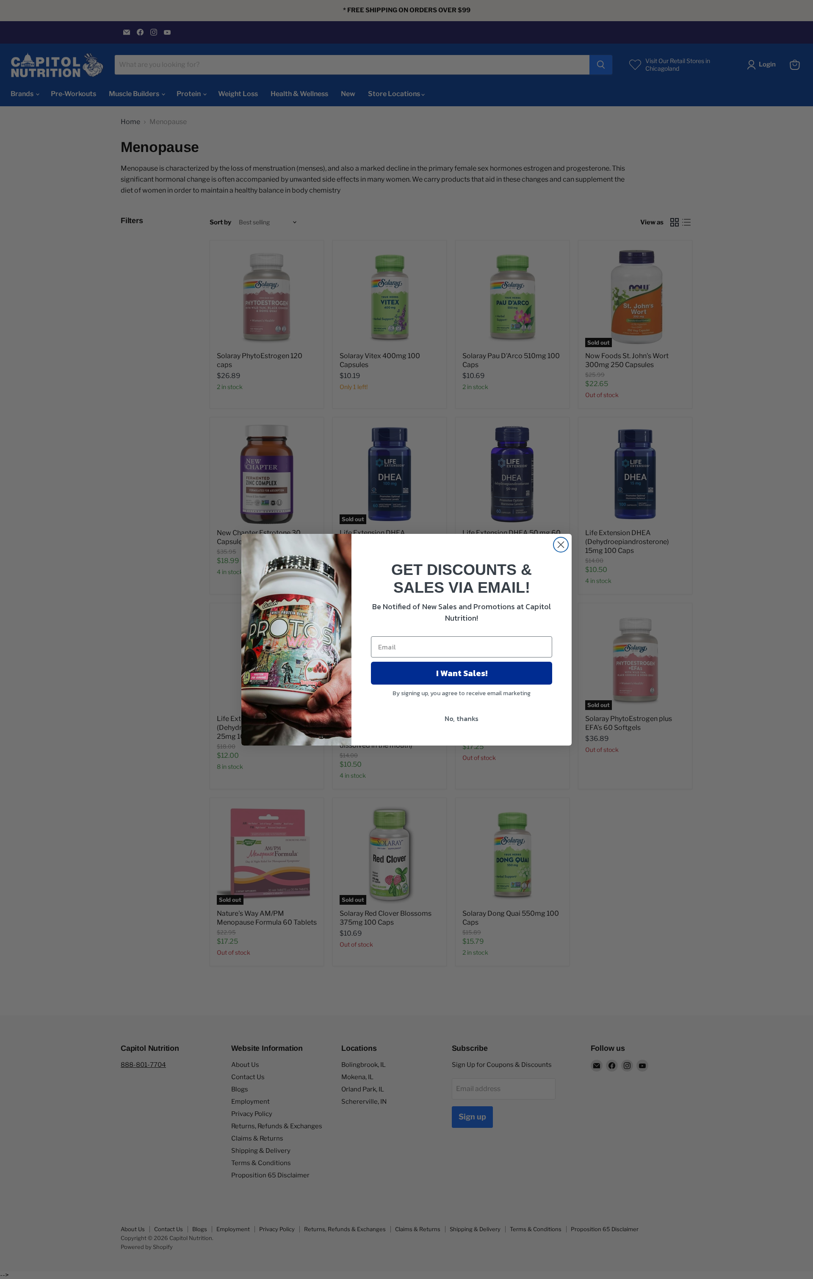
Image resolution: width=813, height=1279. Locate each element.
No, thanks (461, 718)
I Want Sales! (461, 673)
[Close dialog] (560, 544)
